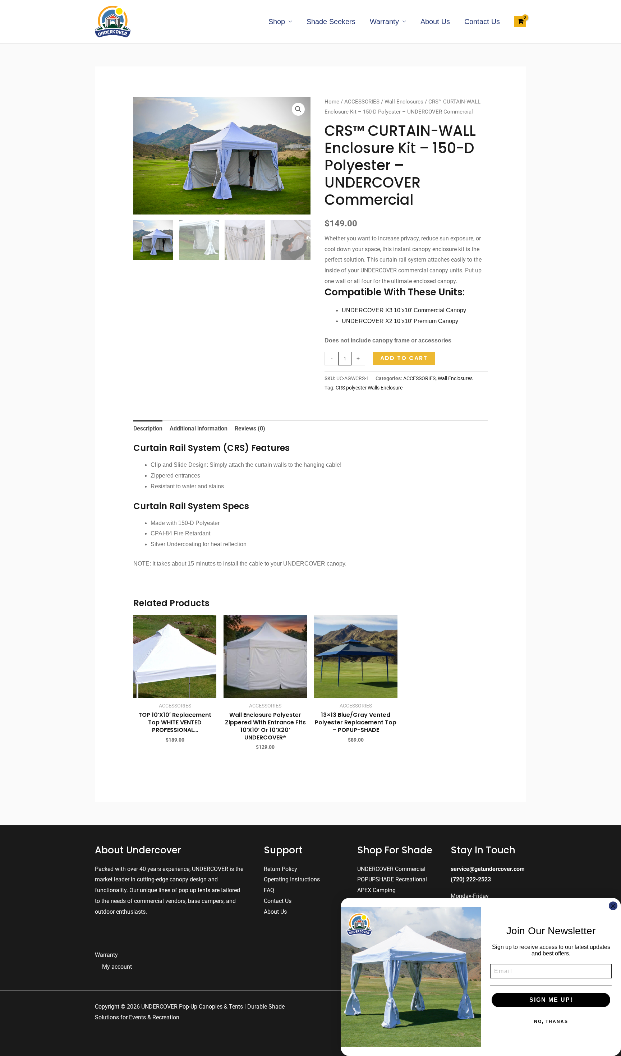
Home (332, 101)
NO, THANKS (551, 1021)
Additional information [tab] (198, 428)
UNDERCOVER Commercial (391, 869)
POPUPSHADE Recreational (392, 879)
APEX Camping (376, 890)
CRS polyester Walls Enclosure (369, 388)
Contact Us (482, 22)
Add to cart (404, 358)
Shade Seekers (331, 22)
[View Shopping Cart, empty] (520, 21)
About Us (435, 22)
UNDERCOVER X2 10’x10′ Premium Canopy (400, 321)
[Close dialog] (613, 905)
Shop (276, 22)
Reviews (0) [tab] (250, 428)
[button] (298, 109)
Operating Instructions (292, 879)
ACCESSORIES (362, 101)
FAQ (269, 890)
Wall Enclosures (404, 101)
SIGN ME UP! (551, 1000)
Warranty (384, 22)
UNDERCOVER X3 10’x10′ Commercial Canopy (404, 310)
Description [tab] (147, 428)
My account (117, 966)
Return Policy (280, 869)
